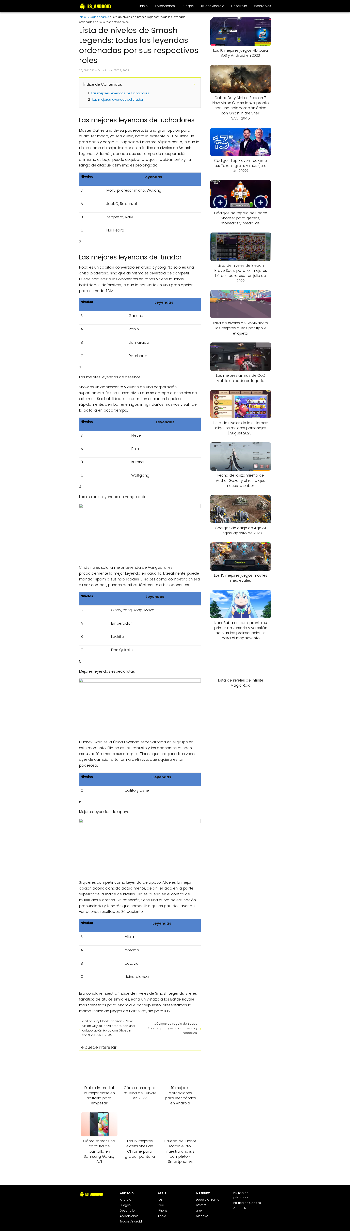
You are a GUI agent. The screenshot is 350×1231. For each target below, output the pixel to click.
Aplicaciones (165, 6)
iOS (160, 1200)
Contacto (240, 1208)
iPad (161, 1205)
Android (125, 1200)
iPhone (163, 1211)
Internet (200, 1205)
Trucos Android (212, 6)
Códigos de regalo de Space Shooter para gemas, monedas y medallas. (172, 1028)
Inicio (144, 6)
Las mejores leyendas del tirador (117, 99)
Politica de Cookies (247, 1203)
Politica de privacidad (241, 1195)
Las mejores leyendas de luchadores (120, 93)
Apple (162, 1216)
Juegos (188, 6)
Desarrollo (239, 6)
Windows (201, 1216)
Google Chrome (207, 1200)
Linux (198, 1211)
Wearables (262, 6)
